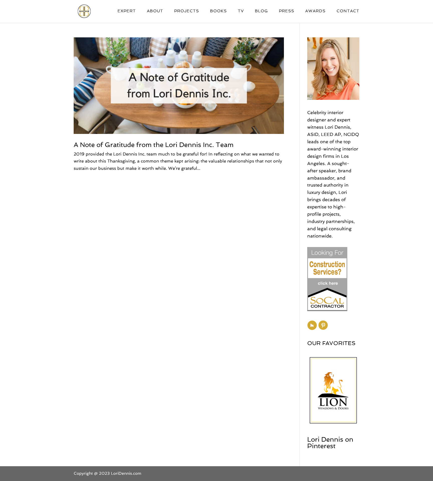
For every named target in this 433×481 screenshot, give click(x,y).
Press (286, 11)
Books (218, 11)
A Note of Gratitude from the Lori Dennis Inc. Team (154, 144)
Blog (261, 11)
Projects (186, 11)
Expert (127, 11)
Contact (348, 11)
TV (241, 11)
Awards (315, 11)
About (155, 11)
